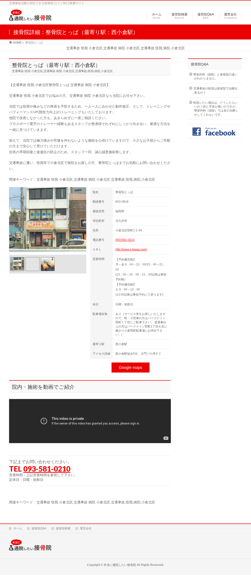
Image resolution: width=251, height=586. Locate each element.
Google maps (130, 367)
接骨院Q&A (39, 528)
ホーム (17, 528)
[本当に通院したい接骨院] (30, 18)
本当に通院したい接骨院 (120, 565)
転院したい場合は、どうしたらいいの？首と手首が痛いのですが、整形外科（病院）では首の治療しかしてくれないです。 (215, 108)
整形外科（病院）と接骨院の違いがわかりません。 (215, 76)
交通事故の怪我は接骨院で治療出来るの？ (215, 90)
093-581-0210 (125, 240)
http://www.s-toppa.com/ (131, 249)
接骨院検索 (63, 528)
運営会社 (86, 528)
